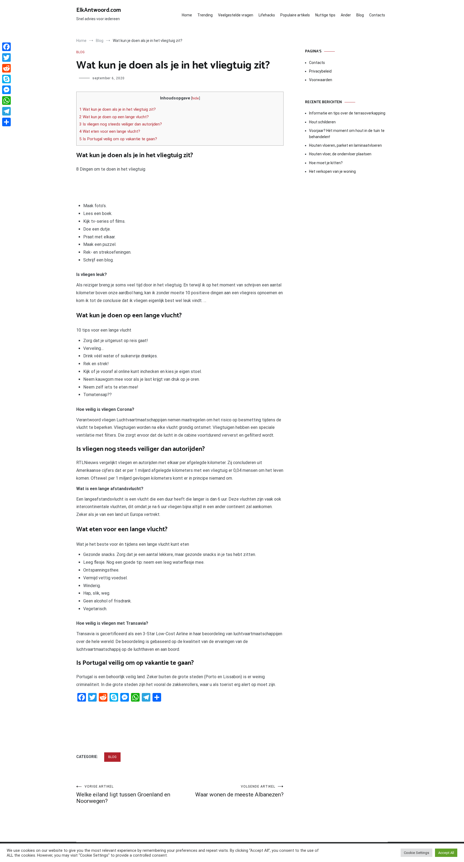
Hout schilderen (322, 122)
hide (195, 98)
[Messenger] (6, 89)
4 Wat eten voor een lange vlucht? (109, 131)
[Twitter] (6, 57)
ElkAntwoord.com (98, 10)
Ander (346, 15)
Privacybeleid (320, 71)
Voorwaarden (320, 80)
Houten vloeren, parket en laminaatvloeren (345, 145)
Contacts (377, 15)
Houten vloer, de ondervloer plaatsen (340, 154)
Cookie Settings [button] (416, 853)
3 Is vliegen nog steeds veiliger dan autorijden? (120, 124)
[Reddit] (6, 68)
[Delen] (6, 122)
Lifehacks (267, 15)
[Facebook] (6, 46)
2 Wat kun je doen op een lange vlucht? (114, 116)
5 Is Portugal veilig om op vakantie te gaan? (118, 139)
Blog (360, 15)
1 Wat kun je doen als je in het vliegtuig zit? (117, 109)
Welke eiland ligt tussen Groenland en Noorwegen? (123, 794)
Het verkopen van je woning (332, 171)
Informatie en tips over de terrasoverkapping (347, 113)
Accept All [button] (446, 853)
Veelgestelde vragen (235, 15)
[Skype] (6, 79)
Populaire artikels (295, 15)
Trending (205, 15)
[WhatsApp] (6, 100)
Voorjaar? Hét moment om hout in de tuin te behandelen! (347, 133)
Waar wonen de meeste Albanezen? (239, 791)
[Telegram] (6, 111)
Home (187, 15)
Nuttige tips (325, 15)
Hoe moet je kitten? (326, 163)
